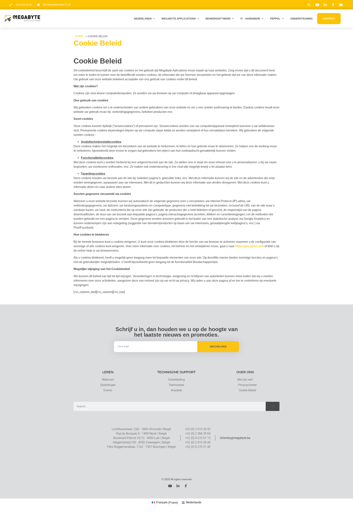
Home (79, 36)
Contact (329, 18)
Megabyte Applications (179, 18)
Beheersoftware (218, 18)
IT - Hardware (250, 18)
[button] (309, 5)
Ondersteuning (301, 18)
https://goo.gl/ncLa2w (249, 246)
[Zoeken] (272, 406)
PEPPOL (275, 18)
